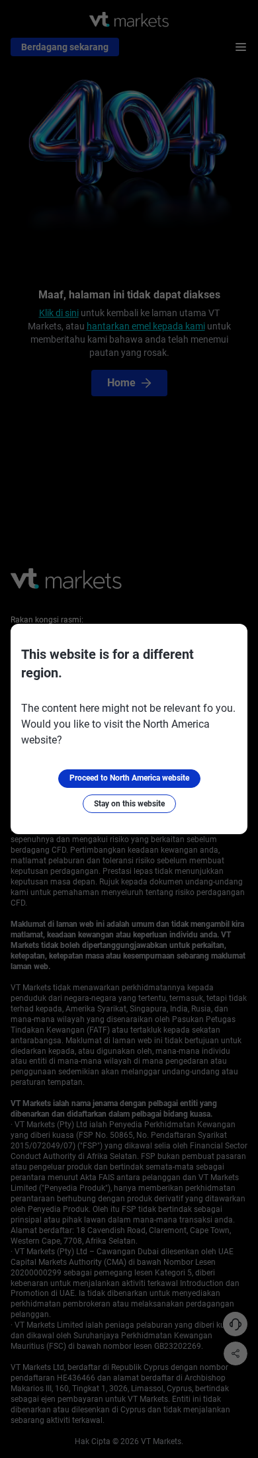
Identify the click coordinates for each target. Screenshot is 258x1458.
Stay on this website (129, 803)
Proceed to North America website (129, 778)
